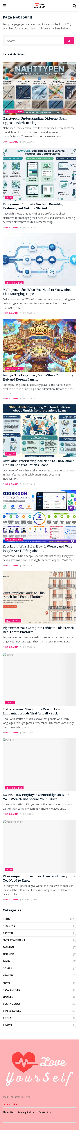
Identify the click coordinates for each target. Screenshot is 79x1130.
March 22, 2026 (29, 899)
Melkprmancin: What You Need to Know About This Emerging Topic (38, 292)
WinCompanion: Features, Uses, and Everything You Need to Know (39, 878)
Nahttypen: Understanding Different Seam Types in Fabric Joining (35, 120)
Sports (8, 996)
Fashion (8, 947)
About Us (8, 1112)
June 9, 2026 (27, 732)
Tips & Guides (14, 111)
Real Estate (13, 621)
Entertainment (14, 940)
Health (8, 975)
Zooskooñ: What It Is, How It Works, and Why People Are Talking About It (37, 548)
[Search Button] (69, 40)
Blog (9, 197)
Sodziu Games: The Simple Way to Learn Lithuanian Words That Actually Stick (33, 711)
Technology (13, 539)
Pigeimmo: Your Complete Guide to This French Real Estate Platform (38, 630)
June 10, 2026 (28, 565)
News (6, 982)
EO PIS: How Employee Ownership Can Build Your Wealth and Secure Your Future (36, 797)
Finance (10, 454)
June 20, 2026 (28, 141)
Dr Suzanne (11, 141)
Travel (8, 1025)
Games (10, 702)
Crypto (8, 933)
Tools (7, 1018)
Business (9, 926)
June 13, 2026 (28, 227)
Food (6, 961)
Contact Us (45, 1112)
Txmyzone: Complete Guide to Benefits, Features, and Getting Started (33, 206)
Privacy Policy (26, 1112)
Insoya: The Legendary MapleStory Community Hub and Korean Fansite (38, 377)
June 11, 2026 (28, 398)
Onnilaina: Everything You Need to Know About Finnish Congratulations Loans (38, 463)
